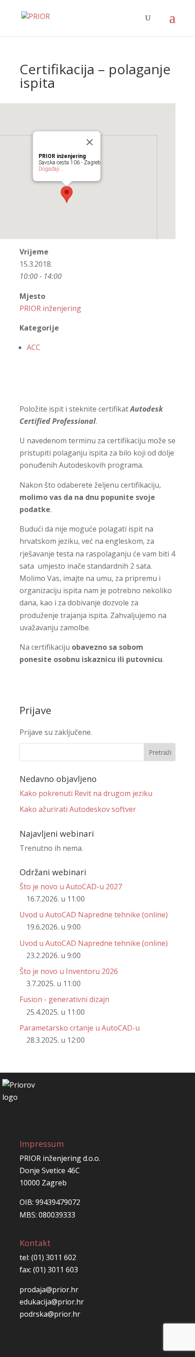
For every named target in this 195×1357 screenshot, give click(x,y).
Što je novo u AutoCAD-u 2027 (71, 887)
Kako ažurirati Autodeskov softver (78, 809)
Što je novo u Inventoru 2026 (69, 971)
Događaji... (51, 169)
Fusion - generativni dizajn (64, 999)
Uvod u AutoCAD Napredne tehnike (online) (94, 915)
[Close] (90, 142)
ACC (33, 347)
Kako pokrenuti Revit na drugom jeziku (86, 793)
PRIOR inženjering (50, 308)
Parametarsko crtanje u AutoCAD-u (80, 1028)
